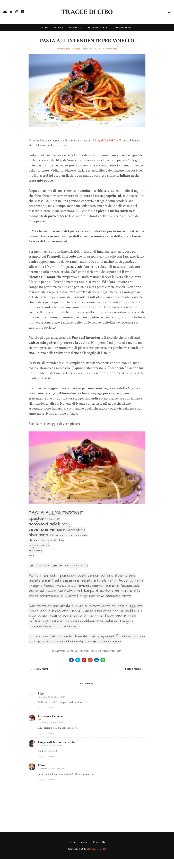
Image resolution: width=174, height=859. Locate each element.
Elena (42, 765)
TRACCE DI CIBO (87, 11)
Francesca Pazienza (70, 48)
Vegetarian (115, 650)
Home (72, 842)
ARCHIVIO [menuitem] (74, 27)
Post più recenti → (134, 668)
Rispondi (41, 707)
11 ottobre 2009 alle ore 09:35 (52, 722)
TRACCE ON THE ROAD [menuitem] (97, 27)
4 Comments (110, 48)
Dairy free (60, 650)
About (84, 842)
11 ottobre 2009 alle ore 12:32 (51, 745)
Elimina (50, 707)
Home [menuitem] (45, 27)
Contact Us (99, 842)
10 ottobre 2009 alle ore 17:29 (51, 697)
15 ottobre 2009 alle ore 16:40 (52, 768)
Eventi (70, 650)
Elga (41, 693)
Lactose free (81, 650)
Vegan (105, 650)
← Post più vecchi (39, 668)
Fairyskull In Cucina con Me (57, 742)
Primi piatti (95, 650)
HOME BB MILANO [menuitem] (123, 27)
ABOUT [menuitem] (57, 27)
